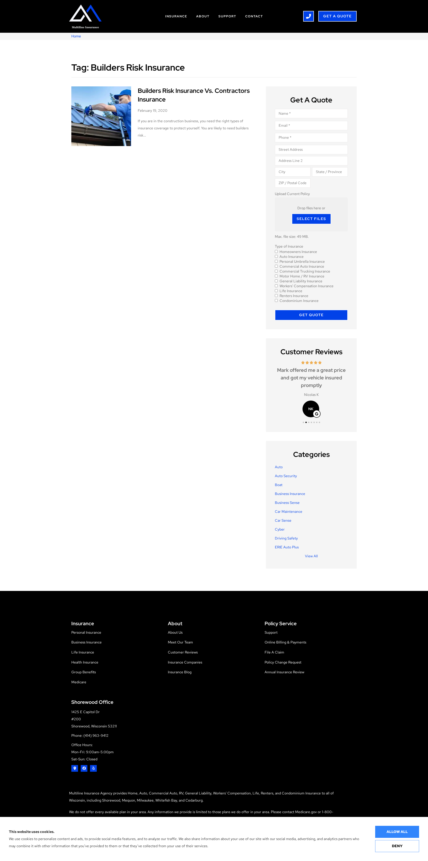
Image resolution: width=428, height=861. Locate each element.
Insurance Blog (179, 672)
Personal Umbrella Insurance (302, 261)
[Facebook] (84, 768)
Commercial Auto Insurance (302, 266)
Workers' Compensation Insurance (306, 286)
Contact (254, 16)
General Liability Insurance (301, 281)
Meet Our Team (180, 642)
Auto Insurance (292, 257)
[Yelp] (93, 768)
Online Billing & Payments (285, 642)
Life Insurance (291, 291)
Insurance (176, 16)
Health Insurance (84, 662)
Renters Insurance (294, 296)
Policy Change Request (283, 662)
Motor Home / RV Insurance (302, 276)
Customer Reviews (183, 652)
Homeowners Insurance (298, 252)
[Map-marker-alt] (74, 768)
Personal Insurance (86, 632)
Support (227, 16)
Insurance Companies (185, 662)
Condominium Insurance (299, 301)
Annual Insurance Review (284, 672)
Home (76, 36)
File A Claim (274, 652)
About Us (175, 632)
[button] (303, 422)
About (203, 16)
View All (311, 556)
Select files (311, 218)
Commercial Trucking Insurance (305, 271)
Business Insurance (86, 642)
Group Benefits (83, 672)
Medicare (78, 682)
